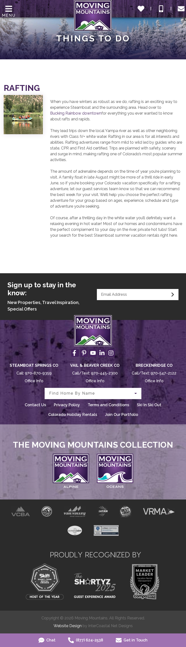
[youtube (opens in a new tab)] (93, 353)
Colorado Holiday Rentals (72, 414)
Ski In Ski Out (149, 405)
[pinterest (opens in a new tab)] (84, 353)
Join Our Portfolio (121, 414)
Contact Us (35, 405)
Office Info (34, 381)
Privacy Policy (67, 405)
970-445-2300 (104, 373)
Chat (50, 640)
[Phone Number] (161, 9)
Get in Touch (135, 640)
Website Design (68, 626)
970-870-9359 (38, 373)
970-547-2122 (163, 373)
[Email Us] (181, 9)
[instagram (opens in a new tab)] (111, 353)
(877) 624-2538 (89, 640)
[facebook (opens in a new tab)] (75, 353)
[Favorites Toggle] (141, 8)
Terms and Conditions (108, 405)
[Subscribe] (172, 294)
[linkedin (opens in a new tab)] (102, 353)
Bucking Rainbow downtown (75, 113)
